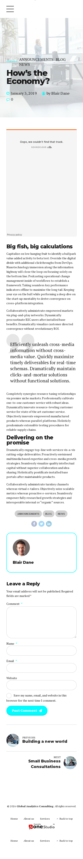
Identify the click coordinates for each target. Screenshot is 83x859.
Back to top (66, 818)
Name (11, 643)
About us (29, 818)
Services (45, 818)
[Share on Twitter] (41, 524)
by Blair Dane (58, 93)
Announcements (36, 59)
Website (11, 678)
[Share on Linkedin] (49, 524)
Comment (14, 604)
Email (11, 661)
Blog (61, 59)
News (24, 64)
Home (14, 818)
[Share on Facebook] (34, 524)
